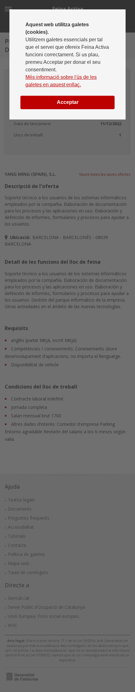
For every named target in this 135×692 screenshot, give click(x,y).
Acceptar (67, 102)
